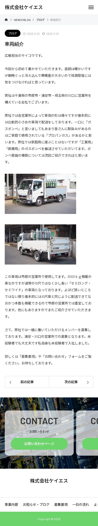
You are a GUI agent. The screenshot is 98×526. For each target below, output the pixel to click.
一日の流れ (80, 504)
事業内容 (11, 504)
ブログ (12, 33)
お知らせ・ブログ (36, 504)
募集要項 (61, 504)
